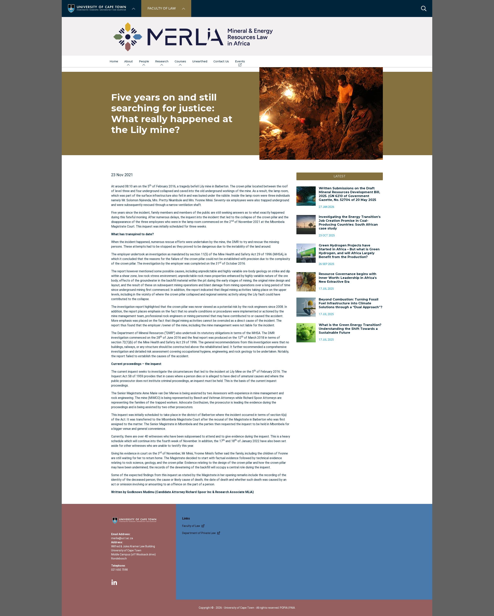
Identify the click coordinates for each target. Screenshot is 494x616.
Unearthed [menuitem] (199, 61)
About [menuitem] (128, 61)
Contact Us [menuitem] (221, 61)
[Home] (97, 8)
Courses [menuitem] (180, 61)
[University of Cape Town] (134, 523)
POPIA (284, 607)
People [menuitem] (144, 61)
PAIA (292, 607)
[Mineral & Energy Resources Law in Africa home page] (247, 36)
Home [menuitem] (114, 61)
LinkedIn (114, 582)
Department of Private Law (199, 533)
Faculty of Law (191, 525)
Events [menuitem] (240, 61)
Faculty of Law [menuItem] (161, 8)
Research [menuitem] (161, 61)
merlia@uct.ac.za (122, 538)
